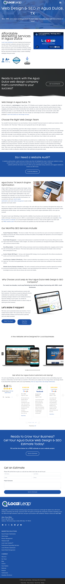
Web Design (5, 536)
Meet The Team (8, 321)
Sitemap (42, 582)
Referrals (4, 568)
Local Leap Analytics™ (7, 543)
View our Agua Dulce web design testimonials (43, 381)
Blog (3, 561)
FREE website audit (8, 221)
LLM (35, 425)
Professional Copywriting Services (10, 545)
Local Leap (4, 510)
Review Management (7, 538)
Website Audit (5, 541)
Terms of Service (30, 582)
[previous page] (17, 395)
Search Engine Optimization (9, 534)
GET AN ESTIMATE (54, 84)
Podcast (4, 570)
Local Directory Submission (8, 547)
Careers (4, 563)
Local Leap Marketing (7, 42)
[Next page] (39, 422)
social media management (17, 201)
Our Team (4, 559)
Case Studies (5, 566)
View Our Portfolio (24, 322)
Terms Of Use (37, 582)
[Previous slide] (3, 353)
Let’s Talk (58, 513)
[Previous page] (26, 422)
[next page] (62, 395)
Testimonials (5, 573)
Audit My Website (32, 171)
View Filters (7, 397)
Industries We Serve (7, 575)
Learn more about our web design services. (18, 114)
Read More (23, 415)
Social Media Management (8, 550)
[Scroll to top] (61, 579)
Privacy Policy (23, 582)
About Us (4, 556)
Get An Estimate (32, 453)
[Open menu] (60, 2)
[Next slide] (62, 353)
